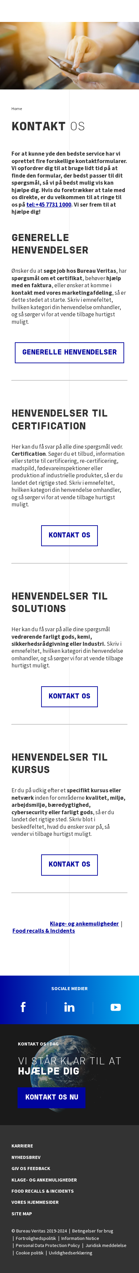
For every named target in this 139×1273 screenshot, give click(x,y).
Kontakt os (69, 536)
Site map (21, 1214)
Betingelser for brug (92, 1231)
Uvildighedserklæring (70, 1253)
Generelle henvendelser (69, 353)
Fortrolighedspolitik (36, 1238)
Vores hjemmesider (35, 1202)
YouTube (116, 1007)
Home (16, 108)
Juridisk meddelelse (106, 1245)
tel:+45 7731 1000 (48, 204)
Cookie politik (30, 1253)
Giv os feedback (30, 1168)
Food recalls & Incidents (43, 930)
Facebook (23, 1007)
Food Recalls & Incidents (42, 1191)
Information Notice (80, 1238)
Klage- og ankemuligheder (84, 923)
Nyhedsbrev (25, 1157)
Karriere (22, 1146)
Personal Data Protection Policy (48, 1245)
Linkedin (69, 1007)
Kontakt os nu (51, 1098)
